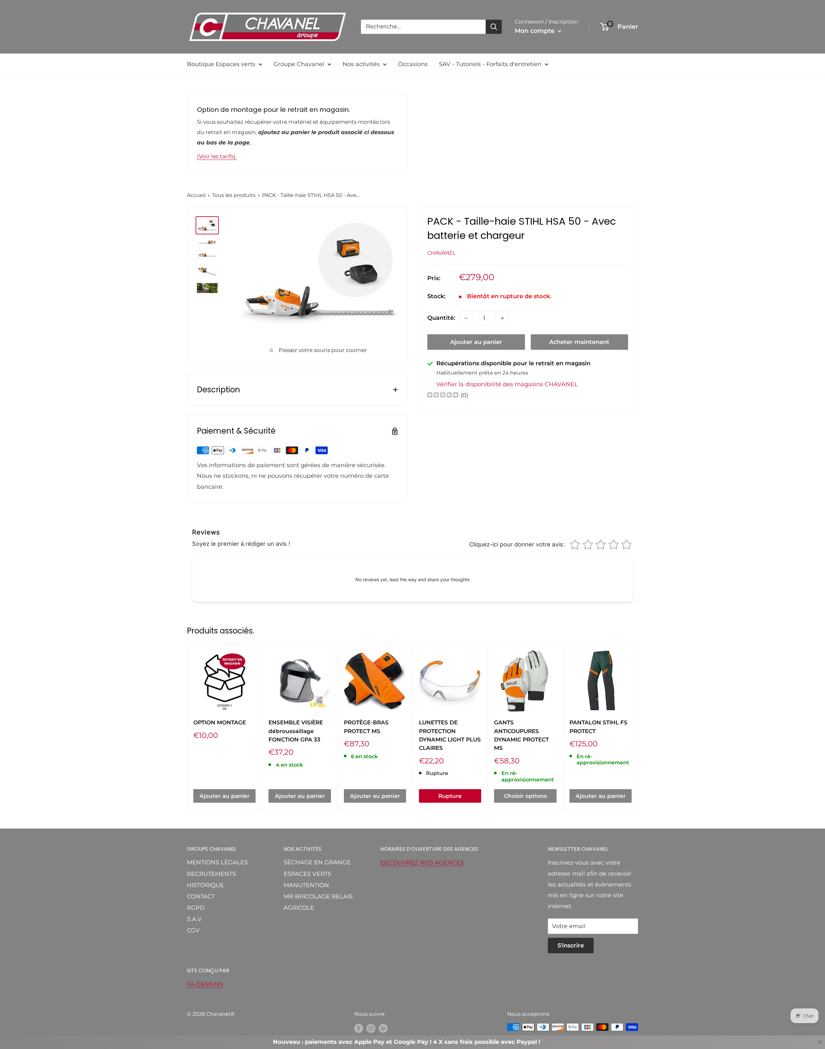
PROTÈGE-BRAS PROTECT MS (366, 726)
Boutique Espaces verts (221, 64)
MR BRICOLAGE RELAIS (318, 896)
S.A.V (194, 919)
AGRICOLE (299, 907)
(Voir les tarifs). (217, 156)
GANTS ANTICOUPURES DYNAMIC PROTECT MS (521, 735)
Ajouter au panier (476, 342)
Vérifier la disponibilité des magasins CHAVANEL (507, 384)
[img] (442, 395)
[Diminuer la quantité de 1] (466, 318)
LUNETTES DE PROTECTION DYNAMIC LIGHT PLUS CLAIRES (450, 735)
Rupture (450, 796)
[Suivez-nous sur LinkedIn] (383, 1028)
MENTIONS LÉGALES (217, 862)
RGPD (196, 907)
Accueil (196, 195)
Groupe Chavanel (299, 64)
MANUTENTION (306, 885)
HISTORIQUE (205, 885)
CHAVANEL (441, 253)
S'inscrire (571, 945)
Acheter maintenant (579, 342)
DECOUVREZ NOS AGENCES (422, 862)
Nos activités (361, 64)
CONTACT (201, 896)
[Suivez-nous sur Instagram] (370, 1028)
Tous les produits (234, 195)
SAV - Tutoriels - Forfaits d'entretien (490, 64)
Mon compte (535, 30)
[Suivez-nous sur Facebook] (358, 1028)
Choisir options (525, 796)
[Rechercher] (494, 27)
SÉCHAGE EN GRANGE (317, 862)
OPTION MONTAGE (219, 722)
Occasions (413, 64)
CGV (193, 930)
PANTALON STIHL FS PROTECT (598, 726)
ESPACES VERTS (307, 873)
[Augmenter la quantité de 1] (502, 318)
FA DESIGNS (205, 984)
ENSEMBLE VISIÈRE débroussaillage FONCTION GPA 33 (295, 731)
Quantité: (441, 317)
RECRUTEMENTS (211, 873)
